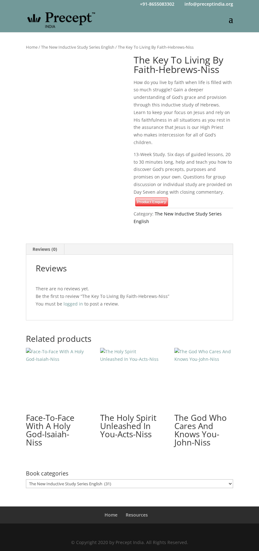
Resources (137, 515)
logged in (73, 304)
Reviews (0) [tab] (45, 249)
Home (32, 47)
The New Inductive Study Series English (77, 47)
